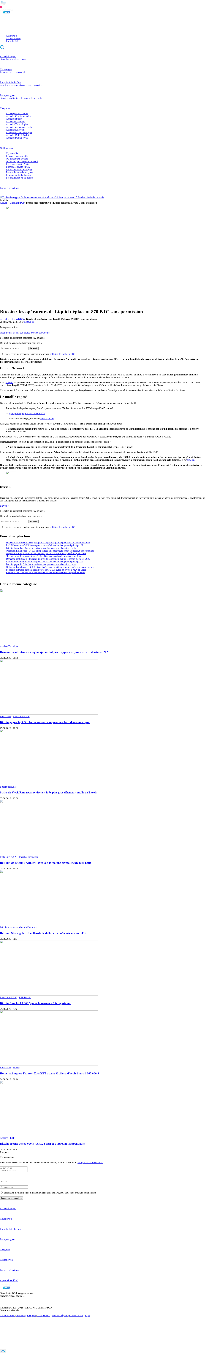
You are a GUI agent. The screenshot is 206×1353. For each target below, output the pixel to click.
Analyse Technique (9, 646)
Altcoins (4, 1138)
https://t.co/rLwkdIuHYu (33, 413)
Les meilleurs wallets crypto (19, 172)
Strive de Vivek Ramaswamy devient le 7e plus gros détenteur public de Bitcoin (48, 792)
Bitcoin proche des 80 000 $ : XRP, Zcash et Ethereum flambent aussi (42, 1143)
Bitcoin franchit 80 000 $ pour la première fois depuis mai (35, 1003)
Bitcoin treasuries (8, 786)
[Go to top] (3, 1351)
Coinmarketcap (13, 38)
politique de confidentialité (62, 354)
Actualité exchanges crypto (19, 127)
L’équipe (31, 1315)
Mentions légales (60, 1315)
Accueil (3, 202)
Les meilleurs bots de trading (19, 177)
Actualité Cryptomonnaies (18, 116)
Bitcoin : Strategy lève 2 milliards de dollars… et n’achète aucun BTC (43, 933)
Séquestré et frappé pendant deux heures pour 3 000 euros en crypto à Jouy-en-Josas (46, 553)
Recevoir (33, 348)
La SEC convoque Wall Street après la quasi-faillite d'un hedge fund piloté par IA (44, 545)
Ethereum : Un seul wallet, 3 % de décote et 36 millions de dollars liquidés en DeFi (45, 572)
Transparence (43, 1315)
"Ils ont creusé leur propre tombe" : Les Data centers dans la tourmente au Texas (44, 556)
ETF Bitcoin (25, 997)
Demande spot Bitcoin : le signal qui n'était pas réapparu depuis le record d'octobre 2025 (48, 542)
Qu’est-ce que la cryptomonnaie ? (22, 161)
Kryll (87, 1315)
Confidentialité (76, 1315)
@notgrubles (15, 413)
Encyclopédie (12, 41)
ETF (12, 1138)
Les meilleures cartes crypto (19, 169)
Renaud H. (29, 322)
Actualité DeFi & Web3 (17, 135)
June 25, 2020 (47, 418)
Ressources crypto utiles (17, 156)
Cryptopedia (12, 153)
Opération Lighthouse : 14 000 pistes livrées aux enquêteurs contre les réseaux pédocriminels (50, 550)
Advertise (20, 1315)
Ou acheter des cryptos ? (17, 158)
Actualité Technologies (17, 124)
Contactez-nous (7, 1315)
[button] (103, 4)
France (16, 1067)
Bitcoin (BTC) (17, 202)
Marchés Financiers (28, 857)
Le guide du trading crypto (18, 175)
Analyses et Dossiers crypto (19, 132)
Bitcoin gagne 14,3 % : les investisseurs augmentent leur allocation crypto (41, 548)
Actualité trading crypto (17, 138)
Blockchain (5, 716)
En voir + (4, 505)
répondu (191, 460)
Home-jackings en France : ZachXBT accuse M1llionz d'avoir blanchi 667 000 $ (49, 1073)
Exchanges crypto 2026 (17, 164)
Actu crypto (11, 35)
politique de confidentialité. (90, 1162)
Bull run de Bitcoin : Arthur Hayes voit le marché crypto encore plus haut (45, 862)
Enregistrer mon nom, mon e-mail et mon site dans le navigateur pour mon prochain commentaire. (50, 1192)
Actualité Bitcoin (14, 119)
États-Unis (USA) (21, 716)
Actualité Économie (15, 121)
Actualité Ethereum (15, 129)
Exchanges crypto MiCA (18, 167)
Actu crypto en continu (17, 113)
